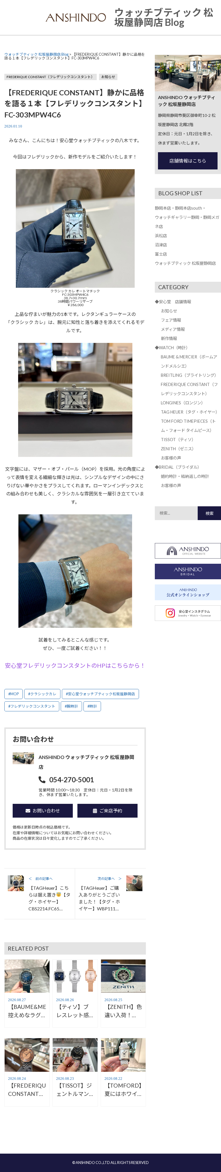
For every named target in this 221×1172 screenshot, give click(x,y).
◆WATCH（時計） (172, 347)
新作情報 (169, 338)
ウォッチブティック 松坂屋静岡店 (185, 263)
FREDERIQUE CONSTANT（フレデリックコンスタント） (50, 77)
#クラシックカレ (42, 694)
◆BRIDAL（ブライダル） (178, 467)
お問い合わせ (46, 810)
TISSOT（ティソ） (178, 439)
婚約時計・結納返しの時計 (185, 476)
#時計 (92, 706)
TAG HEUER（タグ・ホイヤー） (190, 412)
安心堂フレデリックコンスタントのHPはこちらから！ (75, 665)
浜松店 (161, 235)
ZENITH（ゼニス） (178, 448)
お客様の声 (171, 457)
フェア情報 (171, 320)
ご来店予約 (110, 810)
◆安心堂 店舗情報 (173, 301)
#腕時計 (71, 706)
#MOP (13, 694)
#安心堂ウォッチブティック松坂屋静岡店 (100, 694)
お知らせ (108, 77)
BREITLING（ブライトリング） (189, 375)
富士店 (161, 254)
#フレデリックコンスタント (31, 706)
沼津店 (161, 244)
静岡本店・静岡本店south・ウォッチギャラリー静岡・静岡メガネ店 (187, 217)
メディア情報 (173, 329)
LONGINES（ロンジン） (183, 402)
